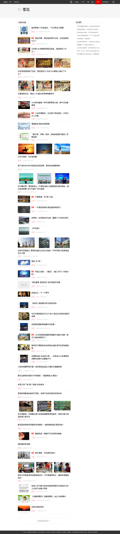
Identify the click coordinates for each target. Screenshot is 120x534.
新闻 (20, 370)
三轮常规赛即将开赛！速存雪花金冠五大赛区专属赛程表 (40, 367)
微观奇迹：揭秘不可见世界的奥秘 (48, 434)
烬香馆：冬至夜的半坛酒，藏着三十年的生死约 (49, 218)
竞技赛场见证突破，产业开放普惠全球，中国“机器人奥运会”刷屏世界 (89, 32)
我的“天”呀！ (36, 261)
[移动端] (71, 2)
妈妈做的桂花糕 (24, 444)
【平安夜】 (35, 228)
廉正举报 (90, 532)
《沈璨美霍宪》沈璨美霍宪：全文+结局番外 (48, 496)
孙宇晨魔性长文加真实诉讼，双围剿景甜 (88, 54)
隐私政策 (69, 532)
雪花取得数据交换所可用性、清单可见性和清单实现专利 (40, 393)
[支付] (88, 2)
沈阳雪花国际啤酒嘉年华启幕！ (43, 324)
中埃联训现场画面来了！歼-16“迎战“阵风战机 (89, 35)
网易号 (33, 31)
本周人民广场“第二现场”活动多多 (31, 384)
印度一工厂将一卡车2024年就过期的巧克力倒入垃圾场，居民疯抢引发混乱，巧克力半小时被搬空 (89, 51)
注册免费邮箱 (105, 2)
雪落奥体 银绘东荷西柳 (40, 124)
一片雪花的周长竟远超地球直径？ (48, 207)
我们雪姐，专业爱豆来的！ (45, 453)
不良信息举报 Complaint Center (79, 532)
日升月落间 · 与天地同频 (27, 157)
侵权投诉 (95, 532)
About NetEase (41, 532)
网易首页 (6, 2)
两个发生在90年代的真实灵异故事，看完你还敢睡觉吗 (39, 166)
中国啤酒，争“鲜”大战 (44, 197)
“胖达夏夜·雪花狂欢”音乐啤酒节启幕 (45, 282)
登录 (98, 2)
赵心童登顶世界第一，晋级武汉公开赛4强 (88, 41)
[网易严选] (83, 2)
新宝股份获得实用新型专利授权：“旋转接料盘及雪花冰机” (41, 425)
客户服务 (64, 532)
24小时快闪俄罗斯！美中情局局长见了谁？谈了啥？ (89, 48)
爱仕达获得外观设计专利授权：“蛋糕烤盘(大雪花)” (38, 376)
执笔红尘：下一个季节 (40, 293)
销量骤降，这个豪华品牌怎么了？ (86, 44)
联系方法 (53, 532)
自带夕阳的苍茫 (37, 507)
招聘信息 (59, 532)
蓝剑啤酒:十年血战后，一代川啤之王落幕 (47, 28)
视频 (33, 43)
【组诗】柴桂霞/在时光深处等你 (44, 303)
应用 (10, 2)
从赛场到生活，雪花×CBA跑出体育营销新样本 (36, 94)
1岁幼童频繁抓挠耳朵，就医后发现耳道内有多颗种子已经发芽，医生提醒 (89, 26)
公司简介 (48, 532)
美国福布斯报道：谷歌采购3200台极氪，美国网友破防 (89, 29)
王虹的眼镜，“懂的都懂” (83, 38)
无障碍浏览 (16, 2)
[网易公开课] (77, 2)
